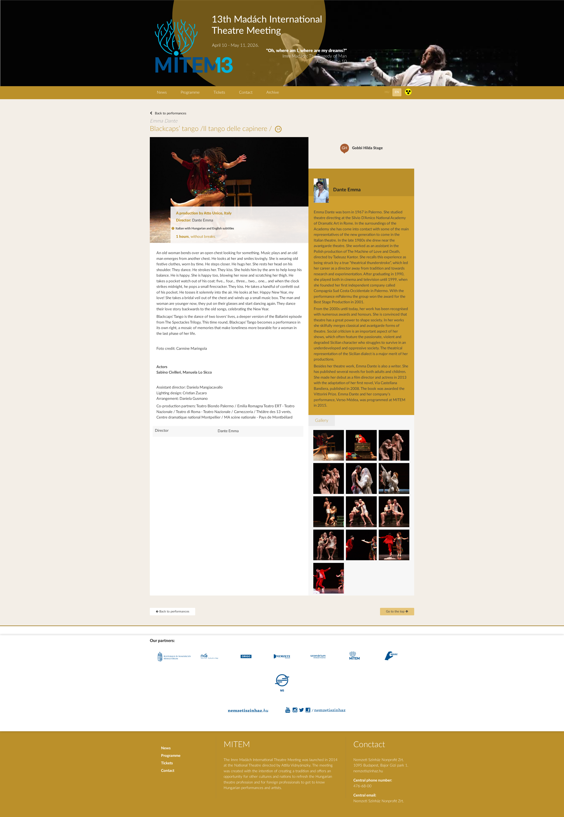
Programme (190, 93)
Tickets (219, 93)
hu (387, 92)
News (162, 93)
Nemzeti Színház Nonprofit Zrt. (378, 801)
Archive (272, 93)
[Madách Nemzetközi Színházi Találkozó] (193, 73)
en (397, 92)
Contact (245, 93)
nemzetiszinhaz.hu (368, 771)
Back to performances (170, 113)
